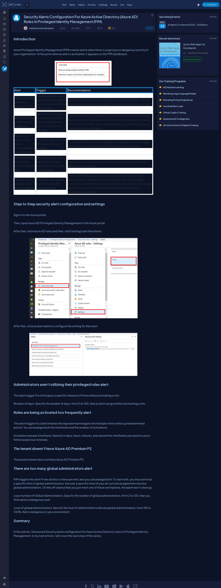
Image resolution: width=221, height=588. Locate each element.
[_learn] (5, 34)
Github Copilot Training (174, 112)
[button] (98, 28)
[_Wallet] (5, 29)
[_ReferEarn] (5, 51)
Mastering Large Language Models (179, 93)
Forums (92, 4)
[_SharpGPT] (5, 62)
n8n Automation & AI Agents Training (180, 125)
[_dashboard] (5, 24)
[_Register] (5, 578)
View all (212, 16)
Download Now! (192, 59)
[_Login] (5, 584)
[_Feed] (5, 18)
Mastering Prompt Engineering (178, 100)
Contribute (211, 4)
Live (122, 4)
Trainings (103, 4)
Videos (81, 4)
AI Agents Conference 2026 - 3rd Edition (188, 24)
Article (149, 28)
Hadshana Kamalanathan (41, 28)
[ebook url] (169, 70)
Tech (64, 4)
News (72, 4)
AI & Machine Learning (173, 87)
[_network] (5, 45)
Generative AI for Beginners (176, 118)
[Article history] (61, 28)
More (129, 4)
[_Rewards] (5, 56)
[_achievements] (5, 40)
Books (113, 4)
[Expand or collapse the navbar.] (5, 12)
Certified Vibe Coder (173, 106)
